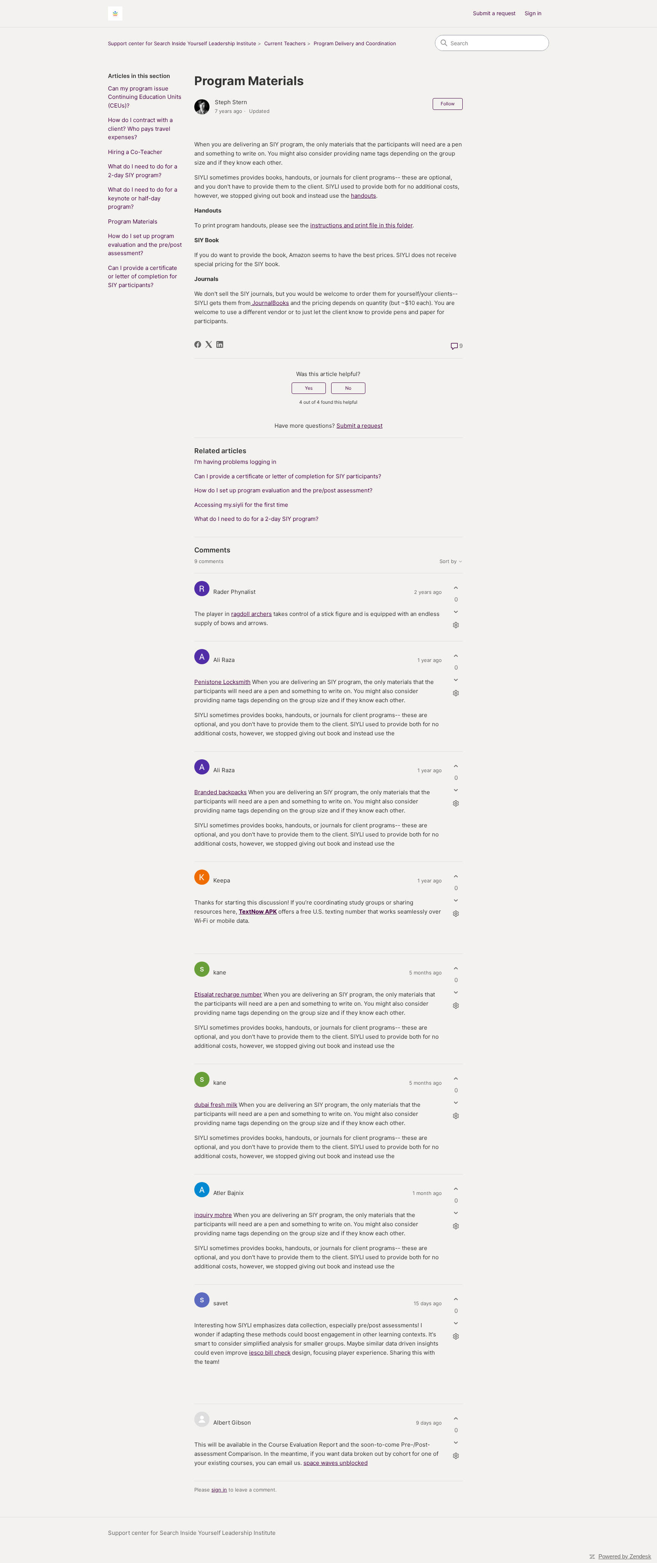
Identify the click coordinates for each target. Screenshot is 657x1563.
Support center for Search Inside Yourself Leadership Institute (182, 43)
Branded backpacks (220, 792)
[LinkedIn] (219, 344)
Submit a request (494, 13)
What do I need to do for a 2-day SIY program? (142, 171)
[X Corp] (208, 344)
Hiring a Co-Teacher (135, 152)
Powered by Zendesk (624, 1556)
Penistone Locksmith (222, 681)
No (348, 388)
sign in (219, 1490)
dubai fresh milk (215, 1104)
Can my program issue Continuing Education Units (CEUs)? (144, 97)
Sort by (449, 561)
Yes (309, 388)
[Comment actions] (456, 625)
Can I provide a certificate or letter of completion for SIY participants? (142, 276)
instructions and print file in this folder (361, 225)
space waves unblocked (335, 1462)
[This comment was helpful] (456, 587)
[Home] (115, 13)
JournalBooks (270, 302)
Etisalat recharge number (228, 994)
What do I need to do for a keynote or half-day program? (142, 198)
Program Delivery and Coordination (355, 43)
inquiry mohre (213, 1215)
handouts (363, 195)
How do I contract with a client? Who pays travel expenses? (140, 128)
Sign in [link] (533, 13)
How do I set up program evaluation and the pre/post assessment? (145, 244)
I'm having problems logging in (235, 461)
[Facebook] (197, 344)
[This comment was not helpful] (456, 612)
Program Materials (132, 221)
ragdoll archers (251, 613)
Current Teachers (285, 43)
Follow (448, 103)
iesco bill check (269, 1352)
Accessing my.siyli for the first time (241, 504)
